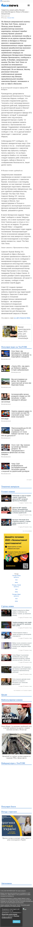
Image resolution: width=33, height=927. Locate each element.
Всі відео (29, 479)
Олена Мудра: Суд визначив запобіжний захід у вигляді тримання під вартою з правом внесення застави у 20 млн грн (16, 728)
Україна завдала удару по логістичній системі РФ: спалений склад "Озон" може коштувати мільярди (16, 415)
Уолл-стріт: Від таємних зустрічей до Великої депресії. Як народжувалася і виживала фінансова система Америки (15, 449)
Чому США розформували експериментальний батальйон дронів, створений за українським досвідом (15, 467)
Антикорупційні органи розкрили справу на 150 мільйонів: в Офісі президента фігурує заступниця (15, 398)
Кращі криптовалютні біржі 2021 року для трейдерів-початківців (24, 332)
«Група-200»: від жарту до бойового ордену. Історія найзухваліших (20, 368)
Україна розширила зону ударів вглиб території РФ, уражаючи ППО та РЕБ (21, 624)
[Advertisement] (16, 784)
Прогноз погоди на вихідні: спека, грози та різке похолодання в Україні (16, 839)
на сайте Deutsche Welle (22, 318)
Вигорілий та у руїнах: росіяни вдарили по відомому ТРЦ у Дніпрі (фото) (16, 757)
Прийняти (16, 921)
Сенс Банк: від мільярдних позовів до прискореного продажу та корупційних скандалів (21, 354)
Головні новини (8, 491)
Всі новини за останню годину (23, 690)
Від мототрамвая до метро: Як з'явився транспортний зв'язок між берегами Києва (21, 382)
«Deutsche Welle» (10, 17)
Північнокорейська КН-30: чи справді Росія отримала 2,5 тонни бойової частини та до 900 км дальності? (16, 432)
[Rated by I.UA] (24, 909)
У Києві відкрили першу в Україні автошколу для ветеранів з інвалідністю (21, 634)
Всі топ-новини (27, 531)
